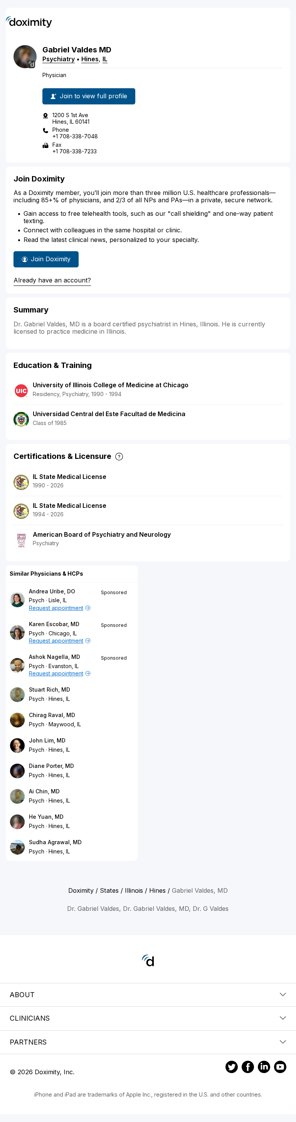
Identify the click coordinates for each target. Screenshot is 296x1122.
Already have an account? (52, 280)
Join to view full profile (93, 96)
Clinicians (30, 1018)
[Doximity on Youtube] (280, 1068)
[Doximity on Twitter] (231, 1068)
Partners (28, 1042)
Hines (90, 59)
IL (105, 59)
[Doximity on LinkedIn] (264, 1068)
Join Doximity (51, 259)
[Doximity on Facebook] (248, 1068)
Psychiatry (58, 59)
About (22, 995)
